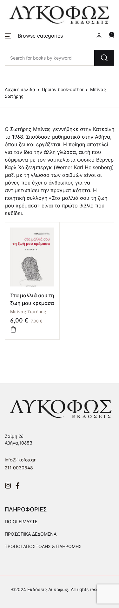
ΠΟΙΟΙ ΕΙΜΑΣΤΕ (21, 521)
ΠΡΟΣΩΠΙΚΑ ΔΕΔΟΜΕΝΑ (30, 534)
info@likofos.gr (20, 459)
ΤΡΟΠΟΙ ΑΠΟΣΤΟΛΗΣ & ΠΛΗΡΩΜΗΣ (43, 546)
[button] (34, 36)
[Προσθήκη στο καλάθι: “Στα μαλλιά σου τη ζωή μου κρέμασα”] (13, 329)
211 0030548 (19, 467)
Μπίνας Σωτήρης (28, 311)
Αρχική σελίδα (20, 89)
